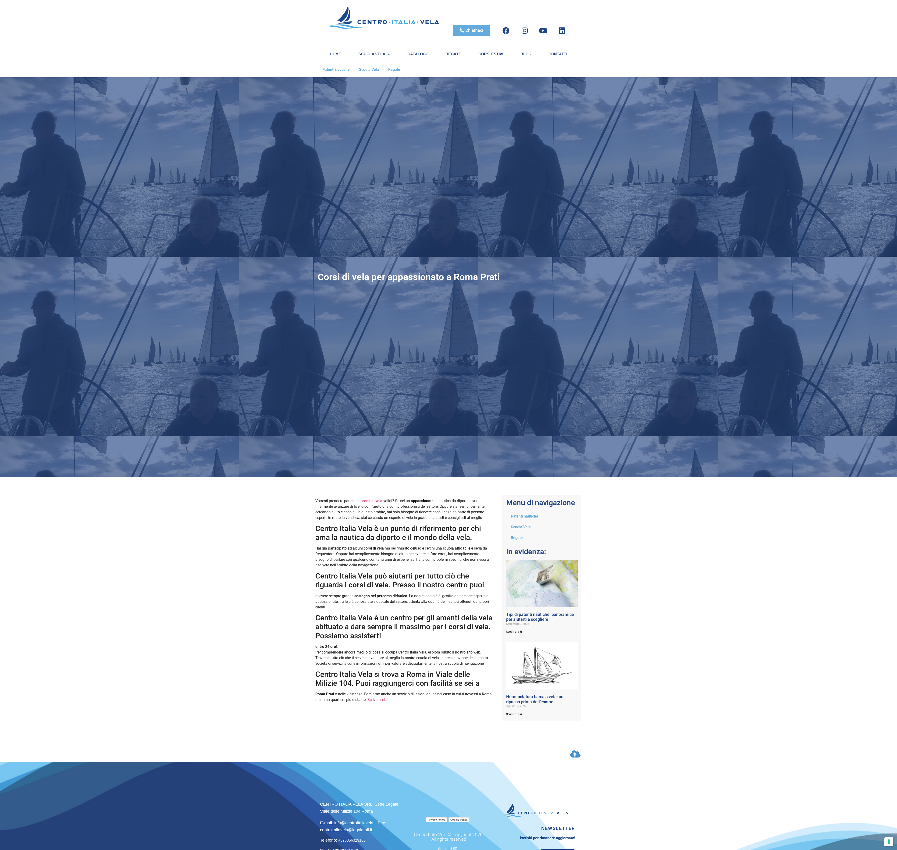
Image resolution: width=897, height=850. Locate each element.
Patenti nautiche (336, 69)
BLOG (525, 54)
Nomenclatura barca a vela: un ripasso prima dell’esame (534, 699)
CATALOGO (417, 54)
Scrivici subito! (379, 699)
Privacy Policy (436, 819)
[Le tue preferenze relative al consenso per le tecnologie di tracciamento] (888, 841)
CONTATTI (557, 54)
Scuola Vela (369, 69)
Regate (394, 69)
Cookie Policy (458, 819)
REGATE (453, 54)
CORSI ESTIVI (490, 54)
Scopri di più (514, 631)
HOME (335, 54)
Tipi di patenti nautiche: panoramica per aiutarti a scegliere (540, 617)
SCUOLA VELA (371, 54)
